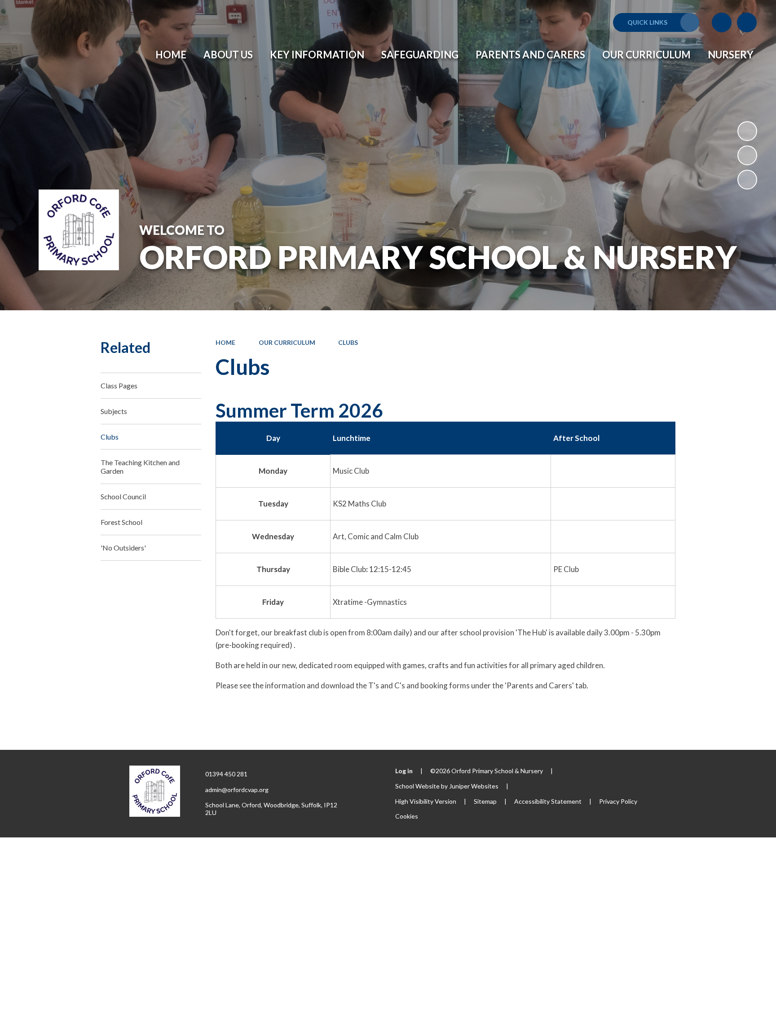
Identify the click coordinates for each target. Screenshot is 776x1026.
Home (225, 342)
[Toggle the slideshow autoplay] (747, 131)
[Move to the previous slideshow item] (747, 155)
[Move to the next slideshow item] (747, 179)
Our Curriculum (287, 342)
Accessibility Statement (548, 801)
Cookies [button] (406, 816)
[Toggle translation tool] (722, 22)
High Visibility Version (425, 801)
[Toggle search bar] (747, 22)
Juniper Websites (473, 786)
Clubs (348, 342)
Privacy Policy (618, 801)
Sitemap (485, 801)
